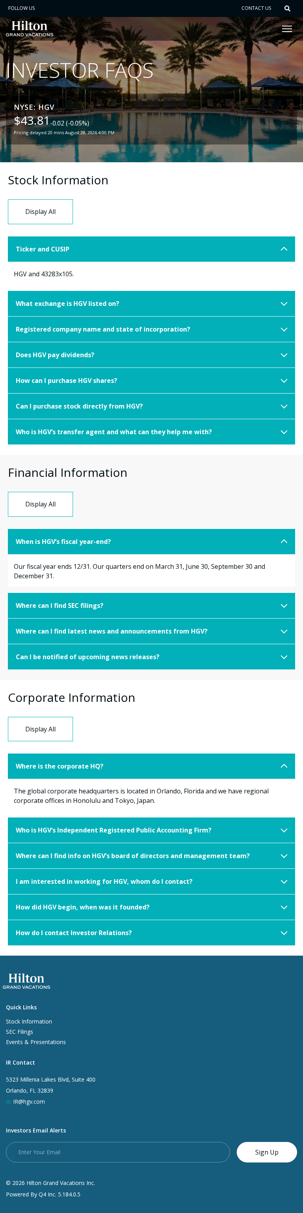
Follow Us (21, 8)
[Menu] (288, 29)
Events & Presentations (36, 1042)
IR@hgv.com (29, 1101)
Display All (40, 211)
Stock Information (29, 1021)
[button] (287, 8)
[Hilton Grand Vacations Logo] (29, 28)
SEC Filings (19, 1031)
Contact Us (256, 8)
